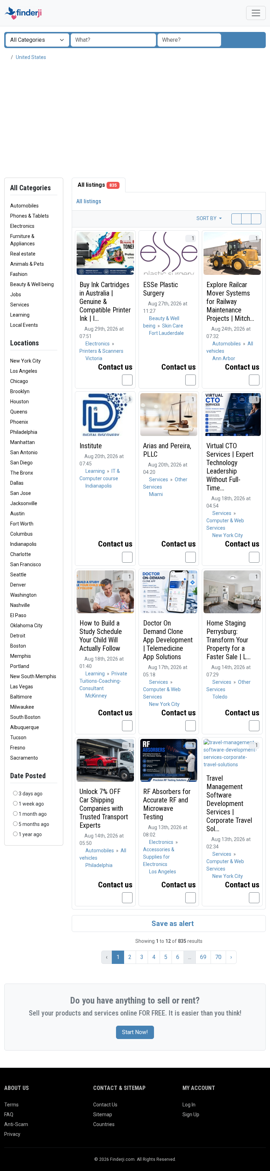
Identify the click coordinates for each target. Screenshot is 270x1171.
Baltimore (21, 697)
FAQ (8, 1114)
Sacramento (24, 758)
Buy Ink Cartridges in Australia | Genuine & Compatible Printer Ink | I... (105, 301)
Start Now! (135, 1032)
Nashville (20, 605)
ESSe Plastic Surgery (160, 288)
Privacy (12, 1134)
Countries (104, 1124)
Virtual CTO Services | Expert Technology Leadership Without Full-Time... (229, 467)
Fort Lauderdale (166, 333)
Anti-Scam (16, 1124)
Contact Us (105, 1104)
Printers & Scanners (101, 351)
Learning (95, 471)
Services (159, 479)
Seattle (18, 574)
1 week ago (31, 804)
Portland (19, 666)
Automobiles (227, 343)
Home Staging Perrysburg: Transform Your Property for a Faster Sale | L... (228, 640)
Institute (90, 446)
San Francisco (25, 564)
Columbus (21, 534)
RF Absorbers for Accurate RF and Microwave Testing (167, 804)
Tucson (18, 737)
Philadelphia (23, 432)
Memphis (20, 656)
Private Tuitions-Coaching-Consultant (103, 681)
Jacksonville (23, 503)
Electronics (98, 343)
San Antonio (24, 452)
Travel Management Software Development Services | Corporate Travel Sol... (229, 803)
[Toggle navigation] (256, 13)
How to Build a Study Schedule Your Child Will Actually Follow (100, 636)
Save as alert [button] (172, 923)
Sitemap (102, 1114)
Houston (19, 401)
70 (218, 957)
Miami (156, 494)
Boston (18, 646)
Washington (23, 595)
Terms (11, 1104)
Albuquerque (24, 727)
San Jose (20, 493)
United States (31, 57)
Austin (17, 513)
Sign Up (190, 1114)
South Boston (25, 717)
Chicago (19, 381)
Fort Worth (21, 524)
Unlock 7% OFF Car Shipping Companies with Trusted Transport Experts (103, 808)
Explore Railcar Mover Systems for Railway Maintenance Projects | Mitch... (230, 301)
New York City (25, 361)
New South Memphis (33, 676)
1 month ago (33, 814)
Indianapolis (23, 544)
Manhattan (22, 442)
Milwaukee (22, 707)
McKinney (96, 696)
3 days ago (31, 793)
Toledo (219, 697)
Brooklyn (20, 391)
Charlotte (20, 554)
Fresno (17, 747)
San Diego (21, 462)
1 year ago (30, 834)
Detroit (17, 636)
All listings (97, 184)
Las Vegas (21, 686)
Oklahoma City (26, 625)
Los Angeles (23, 371)
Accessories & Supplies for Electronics (158, 857)
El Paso (18, 615)
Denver (18, 585)
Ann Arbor (223, 358)
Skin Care (172, 326)
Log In (188, 1104)
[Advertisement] (135, 119)
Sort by (207, 218)
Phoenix (19, 422)
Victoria (93, 358)
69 (203, 957)
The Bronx (21, 473)
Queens (18, 412)
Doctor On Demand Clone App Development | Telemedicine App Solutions (168, 640)
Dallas (17, 483)
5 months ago (34, 824)
